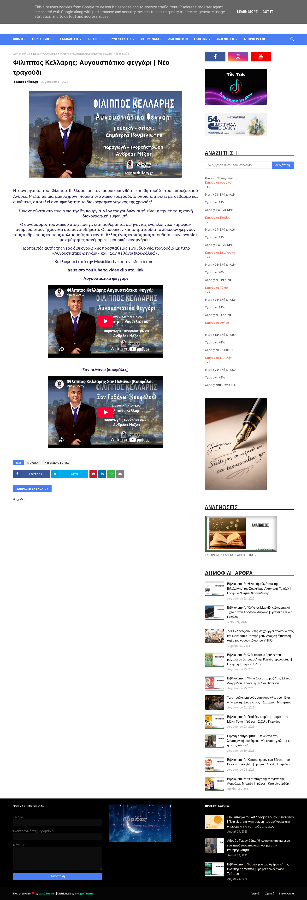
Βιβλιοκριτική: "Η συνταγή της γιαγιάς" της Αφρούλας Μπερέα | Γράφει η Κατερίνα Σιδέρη (258, 781)
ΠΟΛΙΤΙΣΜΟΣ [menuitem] (41, 39)
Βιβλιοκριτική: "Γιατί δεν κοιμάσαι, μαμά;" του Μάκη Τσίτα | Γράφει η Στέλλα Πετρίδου (257, 719)
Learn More (247, 12)
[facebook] (215, 56)
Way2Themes (47, 893)
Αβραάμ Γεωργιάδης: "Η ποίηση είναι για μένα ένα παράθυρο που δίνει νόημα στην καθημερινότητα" (258, 845)
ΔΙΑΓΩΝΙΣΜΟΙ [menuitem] (178, 39)
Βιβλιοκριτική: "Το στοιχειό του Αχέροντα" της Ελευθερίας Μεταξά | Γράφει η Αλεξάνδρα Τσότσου (258, 869)
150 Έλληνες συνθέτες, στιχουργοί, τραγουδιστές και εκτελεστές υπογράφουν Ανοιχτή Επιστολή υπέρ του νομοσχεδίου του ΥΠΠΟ (260, 635)
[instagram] (238, 56)
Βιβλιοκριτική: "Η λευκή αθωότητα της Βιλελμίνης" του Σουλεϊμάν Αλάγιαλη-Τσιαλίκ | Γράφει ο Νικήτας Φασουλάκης (259, 588)
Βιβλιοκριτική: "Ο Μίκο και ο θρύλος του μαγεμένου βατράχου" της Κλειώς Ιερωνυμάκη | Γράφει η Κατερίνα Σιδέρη (259, 659)
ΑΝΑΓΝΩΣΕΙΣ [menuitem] (226, 39)
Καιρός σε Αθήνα (217, 322)
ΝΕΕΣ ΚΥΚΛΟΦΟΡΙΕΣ (45, 53)
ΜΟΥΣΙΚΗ (33, 462)
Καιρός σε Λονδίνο (218, 182)
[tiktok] (283, 56)
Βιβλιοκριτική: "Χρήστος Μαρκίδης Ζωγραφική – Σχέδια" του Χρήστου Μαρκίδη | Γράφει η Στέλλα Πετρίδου (260, 612)
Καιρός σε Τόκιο (216, 287)
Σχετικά (269, 893)
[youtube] (261, 56)
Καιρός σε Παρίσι (217, 217)
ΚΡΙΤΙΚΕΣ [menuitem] (94, 39)
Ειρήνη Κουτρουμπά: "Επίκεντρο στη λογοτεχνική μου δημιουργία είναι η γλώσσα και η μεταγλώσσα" (259, 740)
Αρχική (255, 893)
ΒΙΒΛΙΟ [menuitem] (18, 39)
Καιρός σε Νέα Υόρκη (220, 252)
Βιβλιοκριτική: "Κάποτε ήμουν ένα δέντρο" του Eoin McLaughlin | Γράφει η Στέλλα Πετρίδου (258, 762)
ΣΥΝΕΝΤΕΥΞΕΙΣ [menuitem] (120, 39)
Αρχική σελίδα (21, 53)
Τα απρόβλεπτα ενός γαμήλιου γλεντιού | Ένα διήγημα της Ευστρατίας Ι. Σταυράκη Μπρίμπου (259, 700)
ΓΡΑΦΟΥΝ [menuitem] (200, 39)
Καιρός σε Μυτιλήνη (219, 357)
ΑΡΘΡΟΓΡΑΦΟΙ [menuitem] (254, 39)
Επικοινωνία (286, 893)
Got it (267, 12)
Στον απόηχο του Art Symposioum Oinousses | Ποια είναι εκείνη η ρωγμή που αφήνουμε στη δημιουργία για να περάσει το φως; (260, 821)
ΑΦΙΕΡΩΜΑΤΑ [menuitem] (150, 39)
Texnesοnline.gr (25, 82)
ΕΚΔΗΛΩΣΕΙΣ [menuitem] (69, 39)
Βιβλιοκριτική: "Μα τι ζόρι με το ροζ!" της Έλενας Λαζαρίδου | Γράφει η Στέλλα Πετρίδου (259, 680)
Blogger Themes (84, 893)
